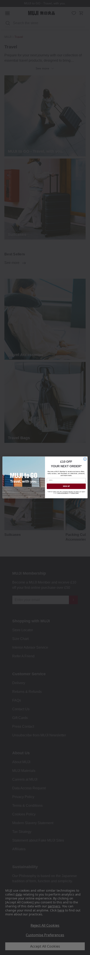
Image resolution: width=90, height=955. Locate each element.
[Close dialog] (85, 459)
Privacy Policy (75, 493)
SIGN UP (66, 486)
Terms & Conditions (62, 493)
